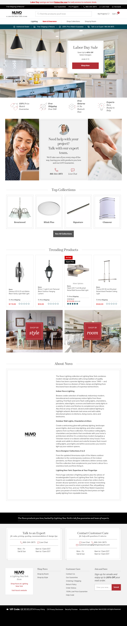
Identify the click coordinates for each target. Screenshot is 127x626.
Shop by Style (42, 577)
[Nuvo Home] (16, 14)
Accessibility (84, 609)
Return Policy (71, 584)
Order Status (71, 588)
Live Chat (105, 7)
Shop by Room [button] (90, 21)
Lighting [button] (34, 21)
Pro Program (74, 7)
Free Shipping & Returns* (15, 7)
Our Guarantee (60, 7)
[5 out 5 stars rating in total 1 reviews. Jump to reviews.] (73, 304)
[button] (116, 7)
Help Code (70, 595)
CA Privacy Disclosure (55, 609)
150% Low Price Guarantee (76, 592)
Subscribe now (60, 2)
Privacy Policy (40, 609)
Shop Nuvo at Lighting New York (19, 585)
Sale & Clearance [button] (50, 21)
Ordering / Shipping (73, 581)
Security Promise (71, 609)
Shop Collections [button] (73, 21)
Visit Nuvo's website (19, 590)
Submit (116, 587)
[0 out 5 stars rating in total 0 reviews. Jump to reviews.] (25, 303)
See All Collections (63, 234)
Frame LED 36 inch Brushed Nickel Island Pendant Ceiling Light (106, 291)
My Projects (102, 14)
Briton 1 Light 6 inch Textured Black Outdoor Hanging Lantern (48, 291)
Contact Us (70, 574)
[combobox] (63, 14)
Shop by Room (43, 574)
